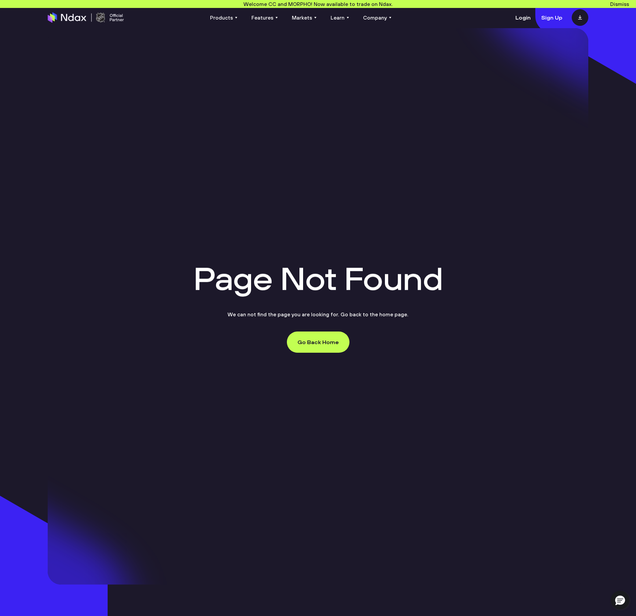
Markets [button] (302, 17)
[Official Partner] (86, 17)
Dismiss (619, 4)
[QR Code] (580, 17)
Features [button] (262, 17)
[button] (620, 600)
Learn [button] (337, 17)
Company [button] (375, 17)
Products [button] (221, 17)
